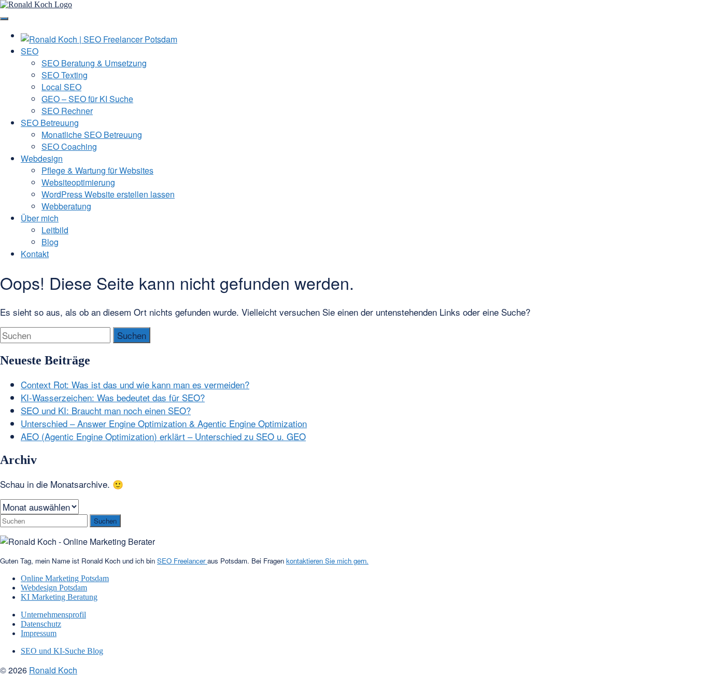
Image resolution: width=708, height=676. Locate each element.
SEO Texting (64, 75)
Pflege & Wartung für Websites (97, 170)
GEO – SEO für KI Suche (87, 99)
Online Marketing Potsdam (65, 578)
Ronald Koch (53, 670)
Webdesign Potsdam (54, 587)
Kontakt (35, 254)
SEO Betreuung (50, 123)
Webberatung (66, 206)
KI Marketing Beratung (59, 597)
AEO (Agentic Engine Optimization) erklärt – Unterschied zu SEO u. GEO (163, 436)
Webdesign (42, 158)
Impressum (38, 633)
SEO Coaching (69, 146)
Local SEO (61, 87)
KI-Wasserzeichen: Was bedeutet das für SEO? (113, 397)
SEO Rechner (67, 111)
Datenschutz (41, 623)
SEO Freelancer (182, 561)
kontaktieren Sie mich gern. (327, 561)
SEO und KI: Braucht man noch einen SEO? (106, 410)
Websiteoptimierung (78, 182)
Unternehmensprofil (53, 614)
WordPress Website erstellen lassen (108, 194)
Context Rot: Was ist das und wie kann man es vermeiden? (135, 384)
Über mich (40, 218)
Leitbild (54, 230)
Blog (50, 242)
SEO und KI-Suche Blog (62, 650)
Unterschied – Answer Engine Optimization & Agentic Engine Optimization (164, 423)
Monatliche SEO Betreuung (91, 134)
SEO (29, 51)
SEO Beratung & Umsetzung (94, 63)
